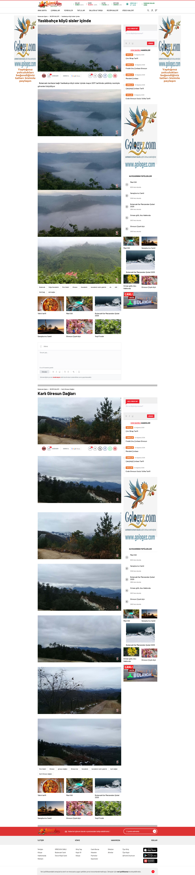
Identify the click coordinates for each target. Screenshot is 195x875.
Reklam (154, 840)
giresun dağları (62, 769)
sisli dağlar (51, 292)
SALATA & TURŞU (96, 10)
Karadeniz (84, 287)
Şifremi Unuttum (129, 856)
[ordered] (65, 371)
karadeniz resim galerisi (98, 287)
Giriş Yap (79, 849)
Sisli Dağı (42, 292)
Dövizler (111, 849)
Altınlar (110, 852)
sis (110, 287)
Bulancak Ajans (43, 16)
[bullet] (68, 371)
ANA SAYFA (42, 10)
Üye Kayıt (126, 852)
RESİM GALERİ (112, 10)
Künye (77, 840)
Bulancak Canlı (60, 852)
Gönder (44, 372)
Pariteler (94, 856)
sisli (116, 287)
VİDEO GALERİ (128, 10)
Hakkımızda (115, 840)
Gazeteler (94, 859)
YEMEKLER (68, 10)
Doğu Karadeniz (54, 287)
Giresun (75, 287)
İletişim (41, 840)
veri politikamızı (122, 872)
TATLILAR (81, 10)
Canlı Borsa (95, 849)
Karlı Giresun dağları (45, 774)
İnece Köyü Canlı (61, 856)
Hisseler (94, 852)
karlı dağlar (114, 769)
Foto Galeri (65, 287)
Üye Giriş (126, 849)
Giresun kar (74, 769)
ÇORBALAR (55, 10)
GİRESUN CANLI (61, 849)
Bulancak (42, 287)
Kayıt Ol (78, 852)
